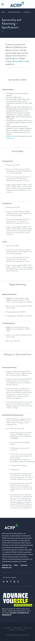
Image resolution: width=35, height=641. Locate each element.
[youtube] (7, 582)
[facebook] (10, 582)
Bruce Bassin (19, 61)
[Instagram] (14, 582)
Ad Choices (21, 630)
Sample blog (10, 136)
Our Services (27, 12)
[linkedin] (3, 582)
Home (3, 12)
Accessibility (6, 628)
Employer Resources (14, 12)
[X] (18, 582)
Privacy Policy (17, 628)
